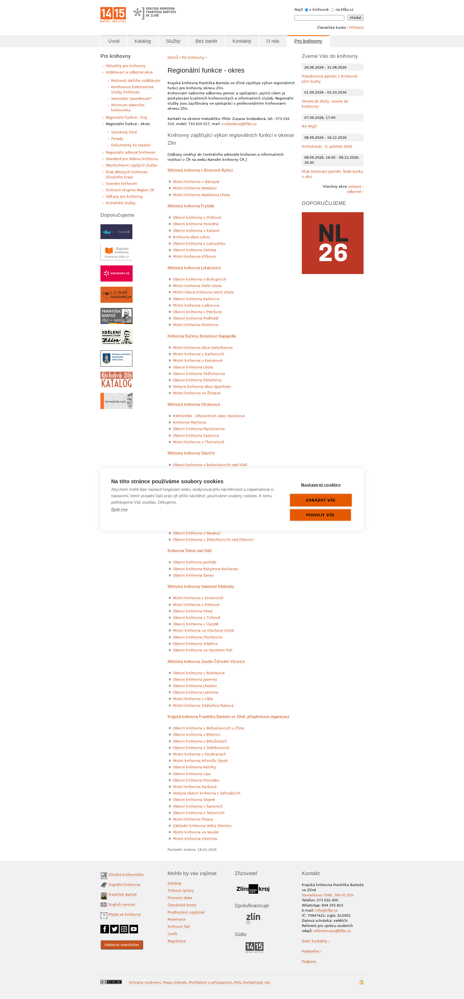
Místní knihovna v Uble (193, 699)
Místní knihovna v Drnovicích (198, 598)
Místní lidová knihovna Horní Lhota (203, 292)
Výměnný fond (124, 132)
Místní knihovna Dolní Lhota (197, 286)
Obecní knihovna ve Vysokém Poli (203, 650)
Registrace (177, 941)
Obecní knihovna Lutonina (195, 692)
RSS (237, 982)
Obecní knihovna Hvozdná (196, 224)
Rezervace (177, 919)
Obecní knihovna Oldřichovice (199, 374)
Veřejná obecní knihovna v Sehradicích (206, 793)
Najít (299, 10)
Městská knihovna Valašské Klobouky (201, 586)
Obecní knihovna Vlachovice (197, 637)
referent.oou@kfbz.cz (332, 931)
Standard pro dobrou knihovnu (132, 159)
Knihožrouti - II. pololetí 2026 (327, 146)
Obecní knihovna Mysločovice (199, 429)
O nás (272, 41)
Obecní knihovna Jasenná (195, 679)
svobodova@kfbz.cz (239, 124)
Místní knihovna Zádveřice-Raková (203, 705)
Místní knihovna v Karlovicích (198, 354)
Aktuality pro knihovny (126, 66)
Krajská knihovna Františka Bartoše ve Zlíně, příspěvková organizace (228, 716)
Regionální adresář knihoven (130, 152)
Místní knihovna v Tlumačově (198, 442)
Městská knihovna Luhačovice (194, 267)
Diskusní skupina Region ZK (130, 190)
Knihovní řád (179, 927)
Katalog (143, 41)
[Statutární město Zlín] (254, 914)
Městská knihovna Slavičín (191, 453)
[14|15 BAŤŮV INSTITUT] (254, 943)
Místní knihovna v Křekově (196, 605)
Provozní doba (180, 898)
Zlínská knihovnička (126, 875)
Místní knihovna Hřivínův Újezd (200, 761)
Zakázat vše (321, 500)
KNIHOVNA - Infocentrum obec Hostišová (209, 416)
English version (121, 904)
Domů (173, 57)
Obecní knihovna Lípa (192, 774)
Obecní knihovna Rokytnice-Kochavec (206, 569)
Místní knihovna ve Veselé (196, 832)
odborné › (355, 192)
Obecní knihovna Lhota (193, 367)
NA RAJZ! (309, 126)
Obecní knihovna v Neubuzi (197, 533)
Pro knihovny (308, 41)
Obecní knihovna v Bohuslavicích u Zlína (208, 728)
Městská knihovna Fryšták (191, 206)
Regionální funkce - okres (128, 124)
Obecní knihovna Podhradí (196, 318)
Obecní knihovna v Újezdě (196, 624)
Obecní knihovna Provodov (196, 780)
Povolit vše (320, 515)
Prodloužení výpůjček (186, 912)
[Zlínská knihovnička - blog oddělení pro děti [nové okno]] (116, 289)
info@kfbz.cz (326, 910)
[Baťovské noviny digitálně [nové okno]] (116, 332)
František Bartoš (122, 895)
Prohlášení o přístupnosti (210, 982)
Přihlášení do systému (361, 982)
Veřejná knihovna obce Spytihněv (202, 387)
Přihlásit (356, 28)
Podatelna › (312, 951)
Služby (173, 41)
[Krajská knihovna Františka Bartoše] (154, 12)
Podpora (309, 961)
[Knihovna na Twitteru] (114, 927)
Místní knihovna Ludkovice (196, 305)
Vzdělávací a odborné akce (129, 72)
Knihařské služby (121, 203)
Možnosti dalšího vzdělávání (136, 81)
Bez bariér (206, 41)
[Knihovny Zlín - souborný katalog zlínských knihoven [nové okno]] (116, 374)
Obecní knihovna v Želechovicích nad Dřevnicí (213, 540)
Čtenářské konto (182, 905)
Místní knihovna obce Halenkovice (203, 348)
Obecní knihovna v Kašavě (196, 231)
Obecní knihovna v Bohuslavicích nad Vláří (210, 465)
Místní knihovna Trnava (193, 819)
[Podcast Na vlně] (116, 227)
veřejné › (356, 186)
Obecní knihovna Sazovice (196, 435)
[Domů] (113, 14)
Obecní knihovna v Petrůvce (197, 312)
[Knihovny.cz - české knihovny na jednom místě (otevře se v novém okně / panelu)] (116, 268)
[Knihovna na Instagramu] (124, 927)
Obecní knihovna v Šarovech (198, 806)
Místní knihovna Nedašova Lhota (201, 195)
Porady (117, 139)
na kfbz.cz (344, 10)
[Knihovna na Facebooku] (104, 927)
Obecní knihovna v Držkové (197, 217)
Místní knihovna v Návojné (196, 182)
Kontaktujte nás (256, 982)
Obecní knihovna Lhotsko (195, 686)
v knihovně (319, 10)
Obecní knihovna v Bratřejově (199, 673)
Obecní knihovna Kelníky (194, 767)
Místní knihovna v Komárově (198, 360)
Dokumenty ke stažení (131, 145)
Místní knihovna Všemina (195, 839)
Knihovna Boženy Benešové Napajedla (202, 336)
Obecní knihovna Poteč (193, 611)
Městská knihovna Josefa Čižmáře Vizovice (206, 661)
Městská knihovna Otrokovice (194, 404)
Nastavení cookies (320, 484)
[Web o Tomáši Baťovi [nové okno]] (116, 395)
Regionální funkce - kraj (126, 117)
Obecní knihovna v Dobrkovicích (201, 748)
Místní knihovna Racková (195, 787)
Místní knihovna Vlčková (194, 256)
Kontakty (242, 41)
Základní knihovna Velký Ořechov (202, 826)
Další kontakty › (316, 941)
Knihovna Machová (189, 422)
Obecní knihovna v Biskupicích (199, 279)
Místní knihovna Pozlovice (195, 325)
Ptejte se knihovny (124, 914)
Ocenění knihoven (121, 184)
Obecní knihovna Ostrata (194, 250)
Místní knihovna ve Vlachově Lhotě (203, 630)
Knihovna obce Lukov (191, 237)
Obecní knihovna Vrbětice (195, 644)
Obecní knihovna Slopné (194, 800)
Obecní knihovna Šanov (193, 575)
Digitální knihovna (124, 885)
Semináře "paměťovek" (131, 99)
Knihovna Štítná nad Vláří (190, 550)
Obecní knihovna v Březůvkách (200, 741)
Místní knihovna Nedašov (195, 188)
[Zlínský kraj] (253, 883)
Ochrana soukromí (145, 982)
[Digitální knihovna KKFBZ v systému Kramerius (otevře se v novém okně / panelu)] (116, 247)
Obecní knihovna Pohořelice (197, 380)
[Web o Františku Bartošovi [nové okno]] (116, 310)
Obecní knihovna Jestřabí (194, 562)
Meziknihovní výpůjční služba (131, 165)
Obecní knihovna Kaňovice (196, 299)
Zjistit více (119, 509)
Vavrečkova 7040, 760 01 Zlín (328, 895)
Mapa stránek (175, 982)
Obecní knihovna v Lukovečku (199, 243)
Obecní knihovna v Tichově (196, 618)
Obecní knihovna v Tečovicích (198, 813)
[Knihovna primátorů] (116, 353)
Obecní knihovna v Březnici (196, 735)
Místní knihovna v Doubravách (199, 754)
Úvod (113, 41)
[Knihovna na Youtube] (133, 927)
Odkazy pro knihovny (124, 196)
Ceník (172, 934)
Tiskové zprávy (181, 890)
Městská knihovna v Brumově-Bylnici (200, 170)
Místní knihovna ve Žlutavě (196, 393)
